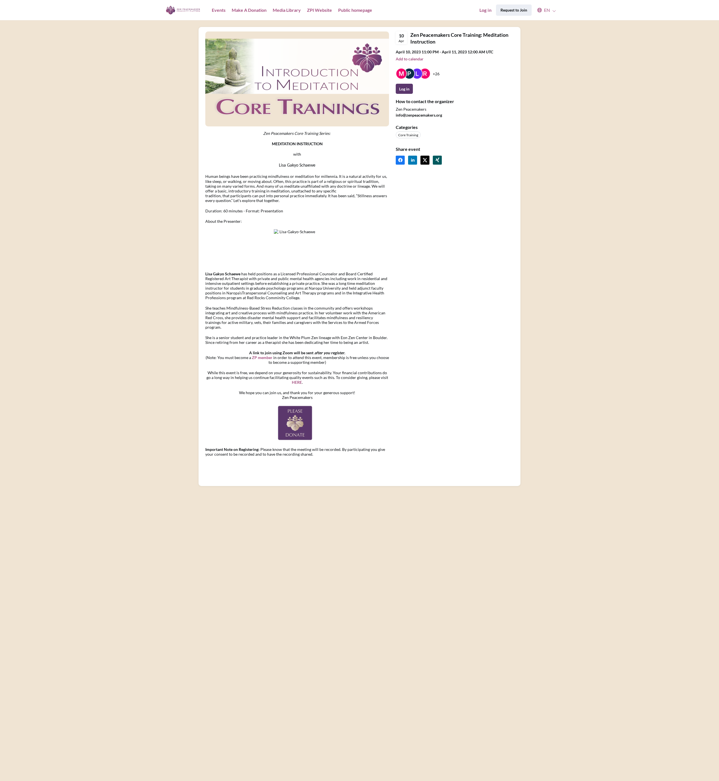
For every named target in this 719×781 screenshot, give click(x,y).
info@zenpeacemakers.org (419, 115)
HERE (297, 382)
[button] (544, 10)
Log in (485, 10)
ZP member (262, 357)
